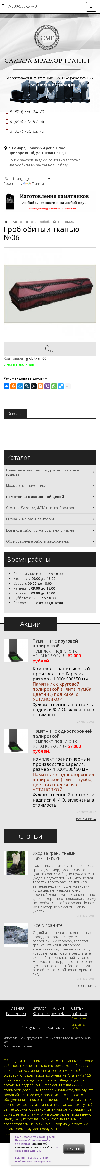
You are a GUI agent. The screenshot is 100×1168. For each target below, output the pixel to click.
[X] (34, 386)
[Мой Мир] (20, 386)
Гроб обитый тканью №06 (56, 222)
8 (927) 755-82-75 (27, 131)
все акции (84, 819)
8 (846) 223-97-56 (27, 121)
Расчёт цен (16, 1013)
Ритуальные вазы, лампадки (30, 518)
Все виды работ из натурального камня (40, 530)
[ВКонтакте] (6, 386)
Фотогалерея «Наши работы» (60, 1013)
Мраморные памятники (26, 485)
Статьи (77, 1008)
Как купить (30, 1027)
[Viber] (47, 386)
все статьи (83, 985)
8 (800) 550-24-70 (27, 111)
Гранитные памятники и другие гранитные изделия (42, 472)
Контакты (55, 1027)
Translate (39, 183)
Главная (16, 1008)
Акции (58, 1008)
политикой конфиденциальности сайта (33, 1145)
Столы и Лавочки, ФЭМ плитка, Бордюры (40, 507)
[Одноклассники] (13, 386)
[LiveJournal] (27, 386)
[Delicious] (61, 386)
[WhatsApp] (54, 386)
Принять (74, 1149)
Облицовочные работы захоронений (38, 541)
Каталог (39, 1008)
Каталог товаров (23, 222)
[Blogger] (40, 386)
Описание (16, 413)
